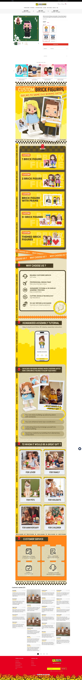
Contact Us (32, 662)
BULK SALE (54, 7)
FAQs (57, 7)
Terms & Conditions (17, 665)
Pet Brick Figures (26, 7)
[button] (15, 28)
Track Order (66, 0)
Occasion (44, 7)
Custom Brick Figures (38, 7)
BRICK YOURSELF (49, 7)
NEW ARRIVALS (32, 7)
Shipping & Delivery (17, 662)
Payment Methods (33, 665)
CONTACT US (59, 0)
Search (16, 668)
